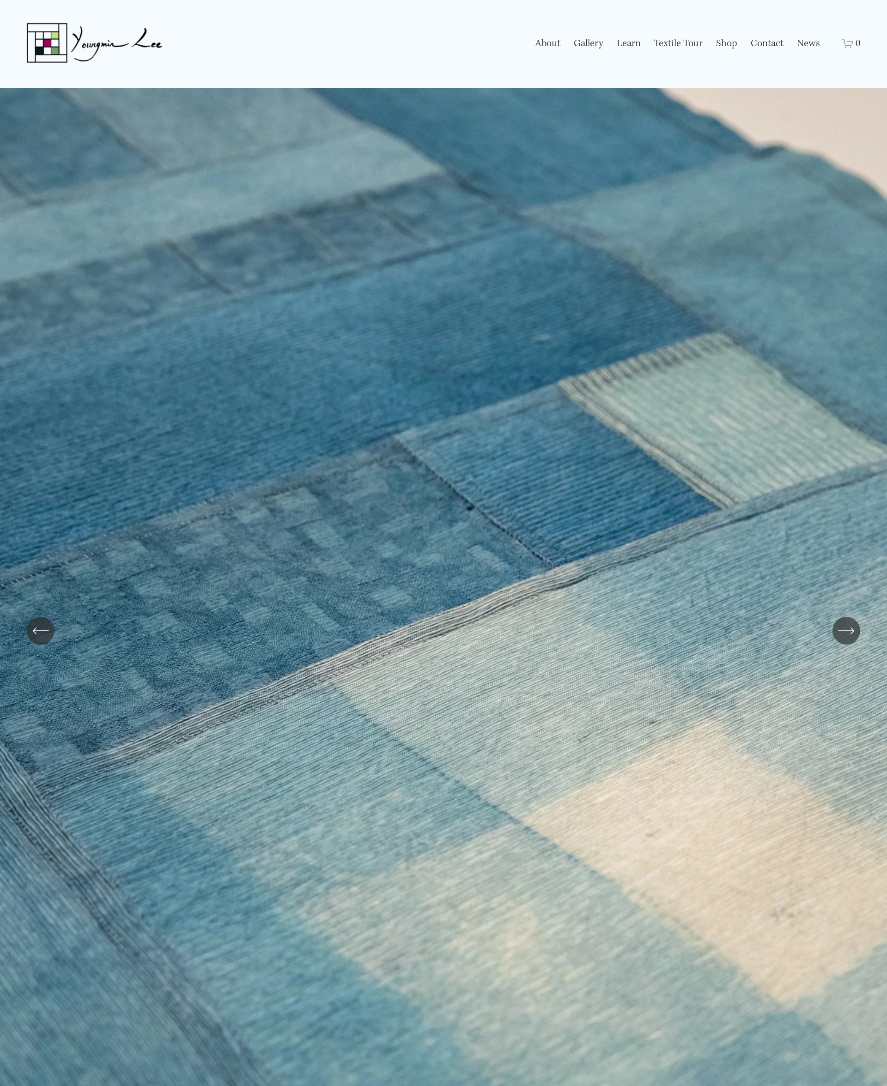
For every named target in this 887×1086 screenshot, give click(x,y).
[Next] (846, 631)
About (547, 43)
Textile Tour (678, 43)
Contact (767, 43)
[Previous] (41, 631)
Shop (726, 43)
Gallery (588, 43)
